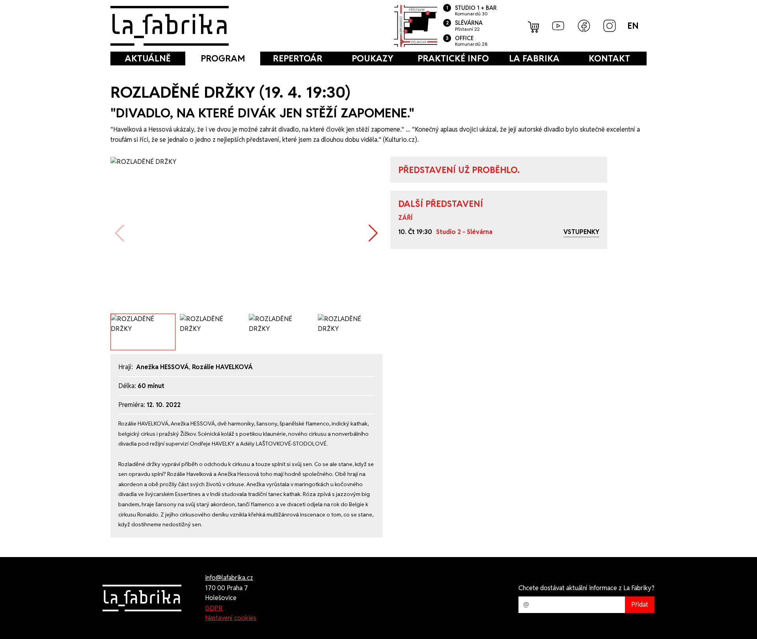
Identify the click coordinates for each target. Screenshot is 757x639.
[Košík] (534, 26)
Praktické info (453, 58)
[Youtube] (558, 26)
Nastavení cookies (230, 618)
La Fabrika (534, 58)
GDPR (214, 608)
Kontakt (609, 58)
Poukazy (372, 58)
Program (223, 58)
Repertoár (298, 58)
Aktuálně (148, 58)
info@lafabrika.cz (229, 578)
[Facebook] (584, 26)
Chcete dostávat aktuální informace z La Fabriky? (586, 588)
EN (633, 25)
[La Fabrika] (169, 26)
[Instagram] (609, 26)
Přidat (639, 604)
